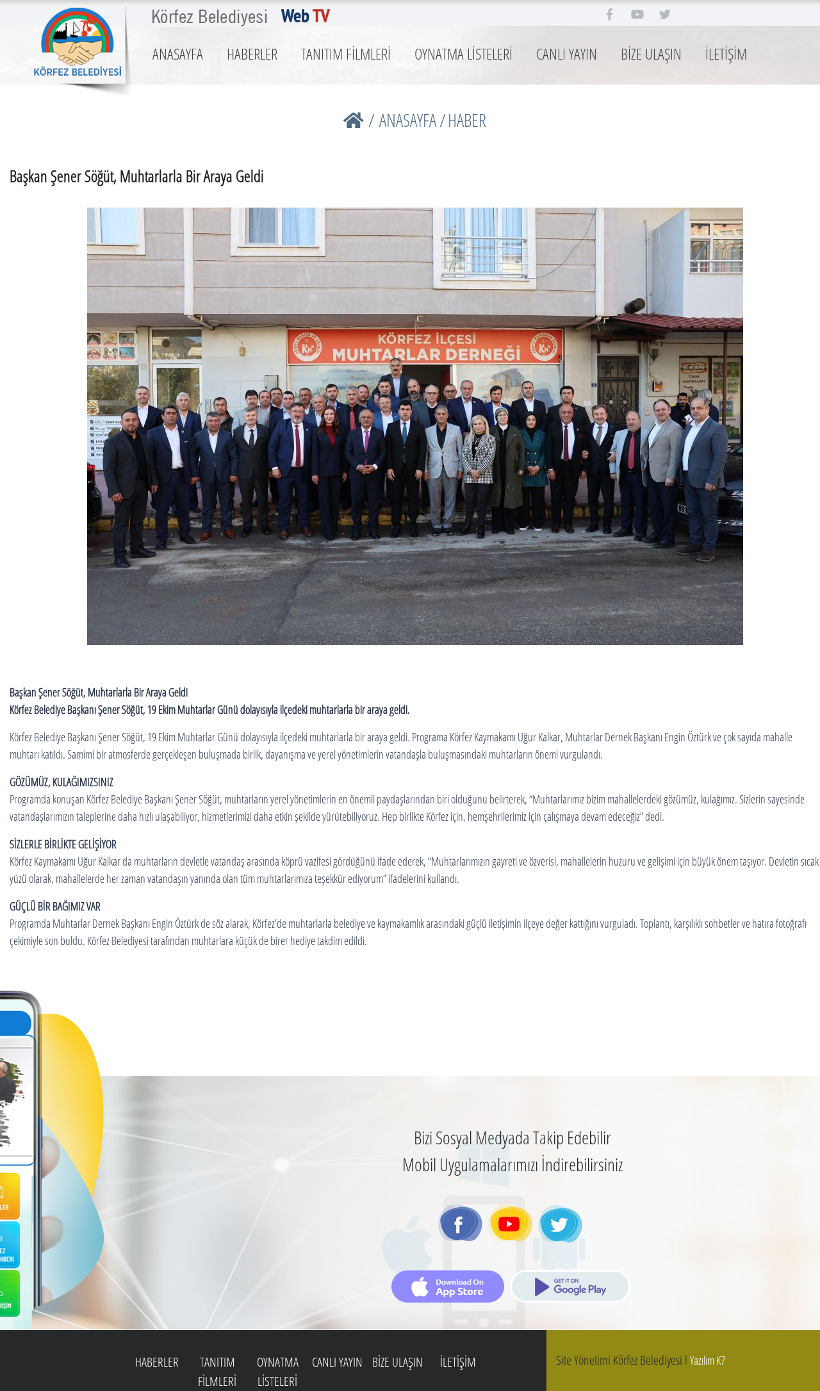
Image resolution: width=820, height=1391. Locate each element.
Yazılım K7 (707, 1360)
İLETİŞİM (726, 53)
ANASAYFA (177, 53)
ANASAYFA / (412, 120)
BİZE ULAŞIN (651, 53)
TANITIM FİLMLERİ (346, 53)
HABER (467, 120)
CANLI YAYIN (566, 53)
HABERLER (252, 53)
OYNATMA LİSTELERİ (463, 53)
